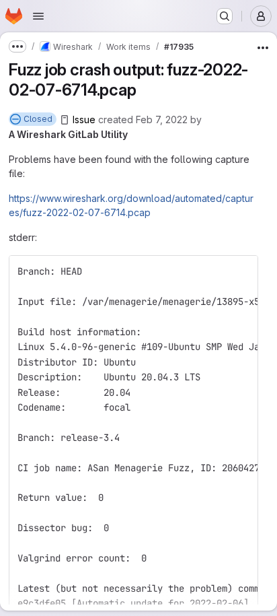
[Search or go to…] (224, 16)
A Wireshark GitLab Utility (68, 134)
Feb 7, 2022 (162, 119)
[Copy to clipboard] (242, 271)
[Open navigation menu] (38, 16)
